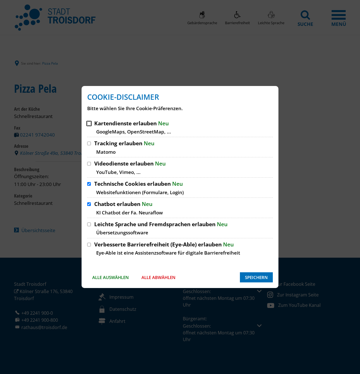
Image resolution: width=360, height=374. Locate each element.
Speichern (256, 277)
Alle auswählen (110, 277)
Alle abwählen (158, 277)
